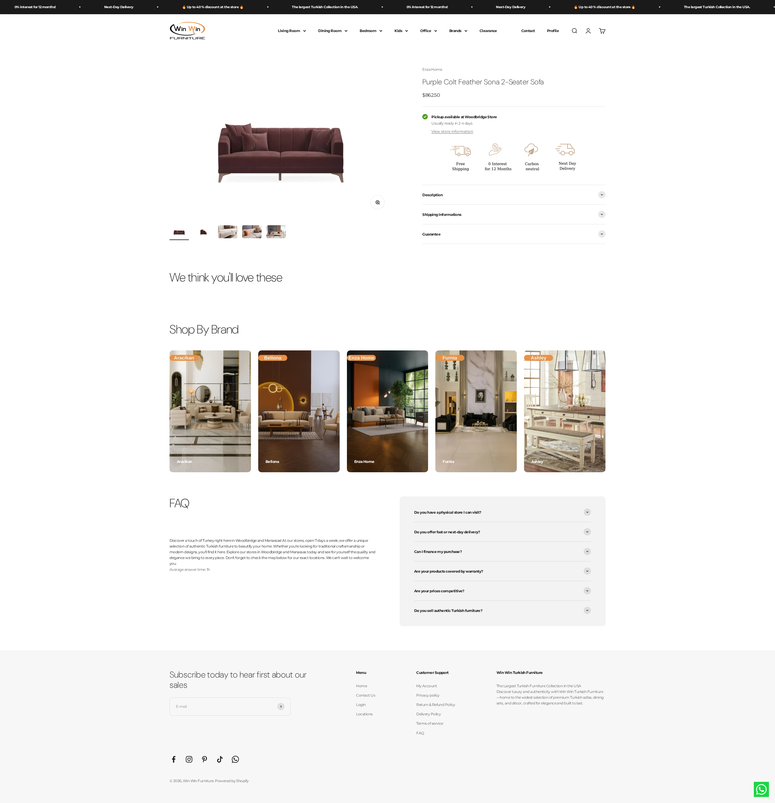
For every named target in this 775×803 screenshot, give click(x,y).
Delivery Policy (428, 714)
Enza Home (432, 69)
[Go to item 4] (252, 232)
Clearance (488, 30)
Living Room (289, 30)
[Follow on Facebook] (174, 759)
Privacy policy (427, 695)
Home (361, 686)
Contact (528, 30)
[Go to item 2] (203, 232)
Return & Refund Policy (435, 704)
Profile (553, 30)
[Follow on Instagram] (189, 759)
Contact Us (365, 695)
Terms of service (429, 723)
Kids (398, 30)
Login (360, 704)
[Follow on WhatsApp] (235, 759)
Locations (364, 714)
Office (425, 30)
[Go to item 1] (179, 232)
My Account (426, 686)
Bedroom (368, 30)
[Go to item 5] (276, 232)
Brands (455, 30)
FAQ (420, 733)
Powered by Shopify (232, 781)
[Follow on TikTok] (220, 759)
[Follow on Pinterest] (204, 759)
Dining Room (329, 30)
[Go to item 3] (227, 232)
